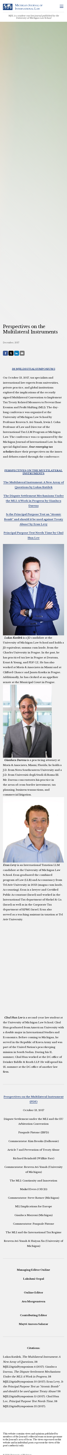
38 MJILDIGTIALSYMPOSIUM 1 (33, 368)
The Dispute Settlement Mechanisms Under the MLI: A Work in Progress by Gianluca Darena (33, 500)
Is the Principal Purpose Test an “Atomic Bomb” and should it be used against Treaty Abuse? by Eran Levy (33, 519)
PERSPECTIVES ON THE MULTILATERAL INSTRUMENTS (33, 472)
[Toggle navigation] (61, 6)
